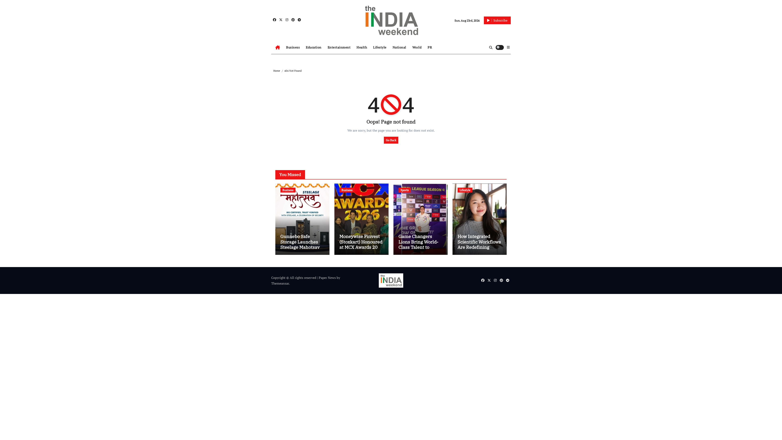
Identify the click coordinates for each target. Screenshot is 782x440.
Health (362, 47)
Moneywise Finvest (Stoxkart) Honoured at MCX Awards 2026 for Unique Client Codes (361, 247)
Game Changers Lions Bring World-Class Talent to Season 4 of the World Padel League (419, 247)
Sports (405, 190)
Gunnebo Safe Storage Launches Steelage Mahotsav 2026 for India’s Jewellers (300, 247)
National (399, 47)
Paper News (327, 277)
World (417, 47)
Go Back (391, 140)
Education (314, 47)
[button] (508, 47)
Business (293, 47)
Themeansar (280, 283)
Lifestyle (380, 47)
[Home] (277, 47)
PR (430, 47)
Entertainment (339, 47)
